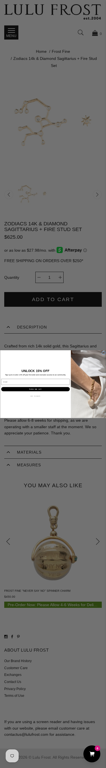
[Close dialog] (103, 352)
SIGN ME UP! (35, 389)
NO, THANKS (35, 396)
